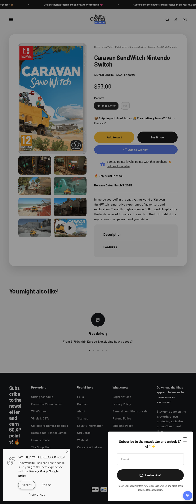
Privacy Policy (38, 471)
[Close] (185, 439)
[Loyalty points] (187, 495)
